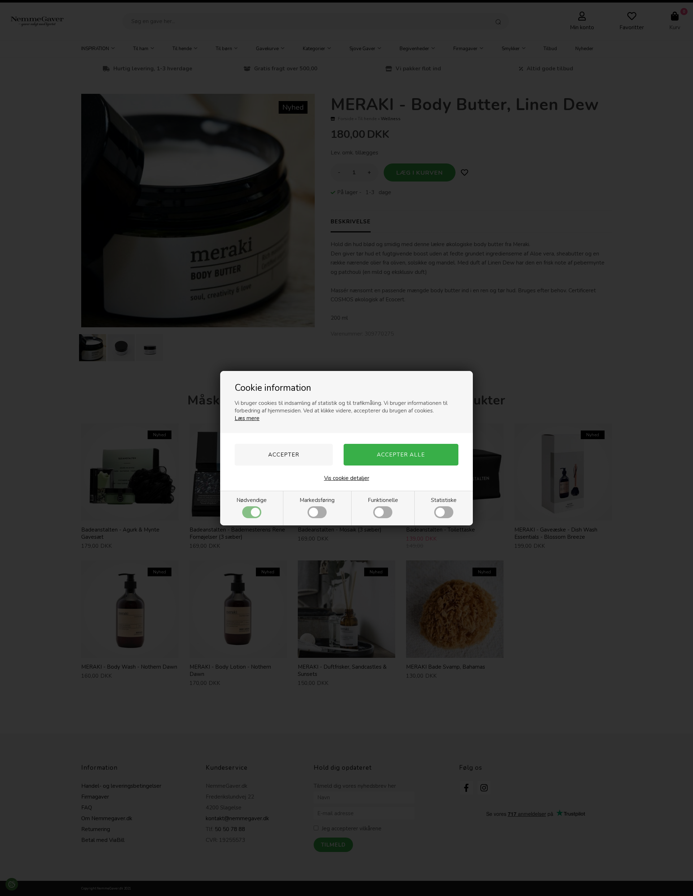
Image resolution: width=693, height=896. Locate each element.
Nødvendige (251, 500)
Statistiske (444, 500)
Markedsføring (317, 500)
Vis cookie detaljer (346, 478)
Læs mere (247, 418)
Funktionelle (383, 500)
